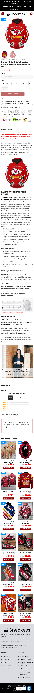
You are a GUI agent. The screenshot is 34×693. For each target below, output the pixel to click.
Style (3, 73)
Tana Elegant (7, 320)
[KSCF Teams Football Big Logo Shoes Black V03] (8, 542)
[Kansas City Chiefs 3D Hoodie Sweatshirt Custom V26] (25, 450)
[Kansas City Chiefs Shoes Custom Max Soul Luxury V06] (8, 572)
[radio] (3, 83)
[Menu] (2, 13)
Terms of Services (25, 659)
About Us (6, 659)
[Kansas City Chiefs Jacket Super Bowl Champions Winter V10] (8, 603)
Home (3, 59)
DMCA (22, 669)
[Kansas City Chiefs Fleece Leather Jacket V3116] (8, 450)
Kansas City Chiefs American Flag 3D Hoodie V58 (8, 523)
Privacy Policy (24, 656)
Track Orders (7, 666)
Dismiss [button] (21, 4)
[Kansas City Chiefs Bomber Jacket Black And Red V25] (25, 542)
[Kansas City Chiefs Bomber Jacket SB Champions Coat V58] (25, 481)
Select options (8, 467)
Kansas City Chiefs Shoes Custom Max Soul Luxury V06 (8, 584)
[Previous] (4, 34)
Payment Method (25, 677)
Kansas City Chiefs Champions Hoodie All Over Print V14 (25, 584)
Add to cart (13, 94)
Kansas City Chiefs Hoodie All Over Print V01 (25, 615)
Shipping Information (26, 663)
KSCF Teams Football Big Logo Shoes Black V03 (9, 554)
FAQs (4, 663)
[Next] (29, 34)
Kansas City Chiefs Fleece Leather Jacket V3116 (8, 462)
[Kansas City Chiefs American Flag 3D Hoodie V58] (8, 511)
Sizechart (6, 669)
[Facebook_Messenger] (29, 688)
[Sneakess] (16, 14)
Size (2, 80)
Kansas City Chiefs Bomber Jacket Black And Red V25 (25, 554)
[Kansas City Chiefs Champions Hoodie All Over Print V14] (25, 572)
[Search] (27, 14)
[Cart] (31, 13)
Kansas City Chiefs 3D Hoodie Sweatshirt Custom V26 (25, 462)
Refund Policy (24, 666)
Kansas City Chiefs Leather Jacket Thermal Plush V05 (8, 493)
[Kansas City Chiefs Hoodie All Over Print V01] (25, 603)
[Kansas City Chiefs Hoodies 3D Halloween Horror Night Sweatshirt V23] (25, 511)
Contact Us (6, 656)
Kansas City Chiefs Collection (16, 59)
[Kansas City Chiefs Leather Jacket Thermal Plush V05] (8, 481)
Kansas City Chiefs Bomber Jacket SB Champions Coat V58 (25, 493)
